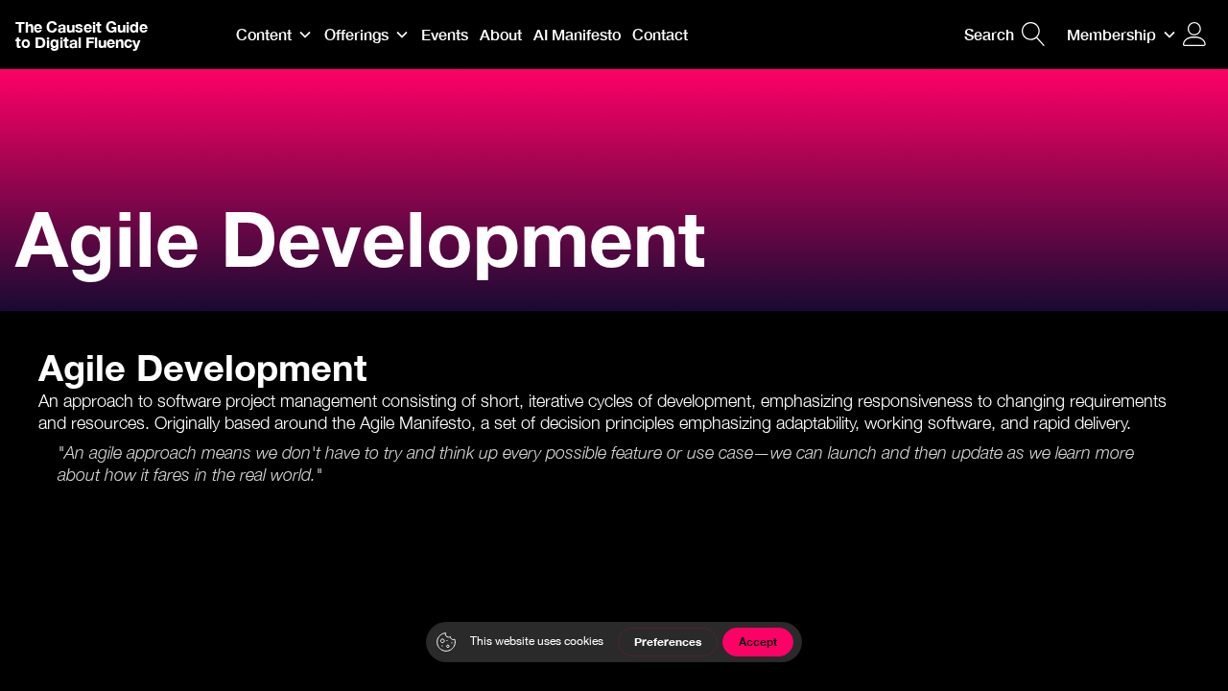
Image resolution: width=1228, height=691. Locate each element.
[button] (274, 34)
